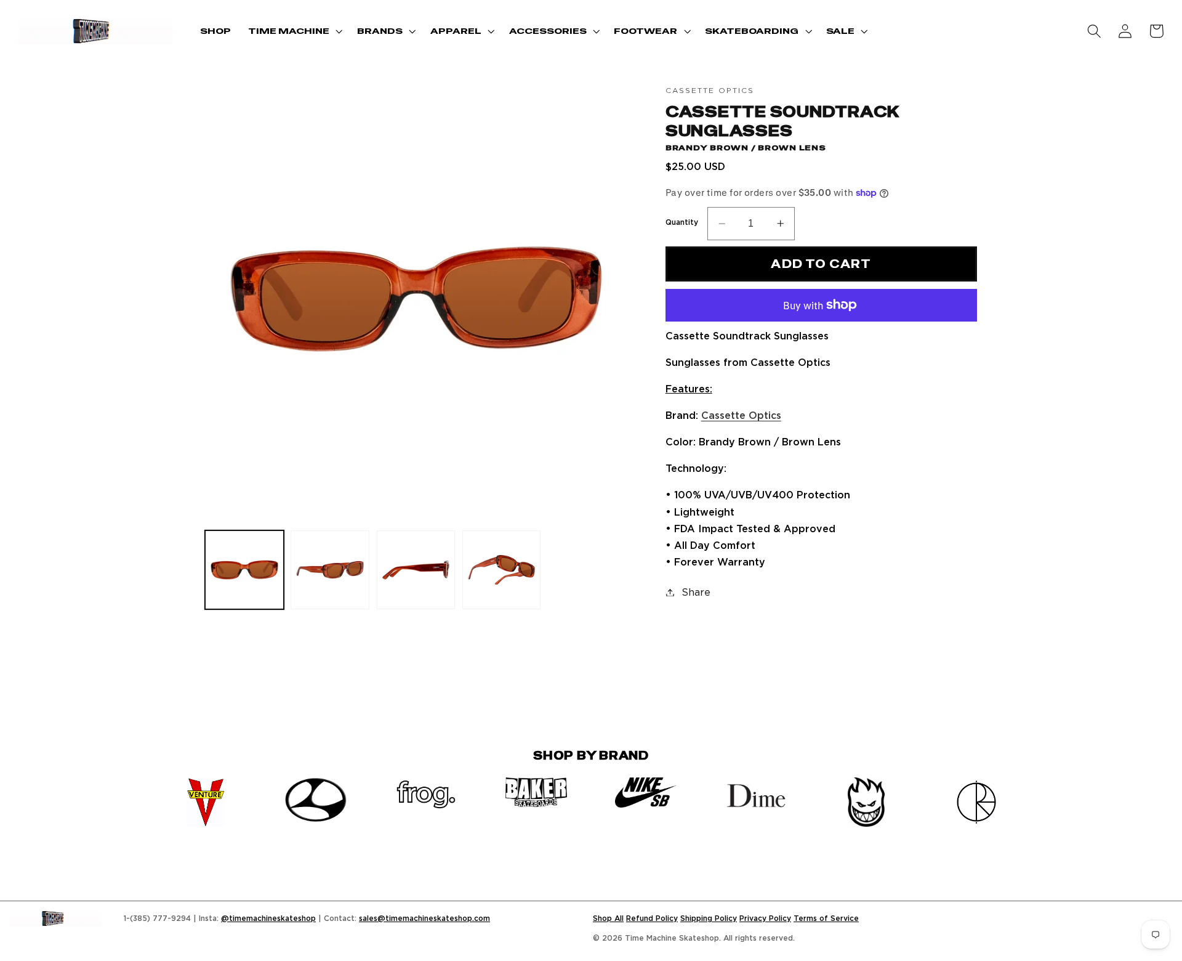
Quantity (681, 222)
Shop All (608, 918)
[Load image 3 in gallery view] (416, 569)
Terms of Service (826, 918)
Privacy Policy (765, 918)
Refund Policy (652, 918)
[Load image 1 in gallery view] (244, 569)
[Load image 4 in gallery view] (501, 569)
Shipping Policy (708, 918)
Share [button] (695, 592)
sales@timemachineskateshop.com (424, 918)
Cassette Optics (741, 415)
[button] (293, 31)
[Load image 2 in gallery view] (330, 569)
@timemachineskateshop (268, 918)
